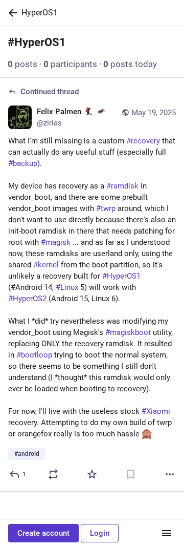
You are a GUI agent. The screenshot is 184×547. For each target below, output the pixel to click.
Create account (43, 533)
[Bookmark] (131, 474)
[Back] (10, 13)
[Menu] (166, 533)
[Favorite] (92, 474)
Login (99, 533)
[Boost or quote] (53, 474)
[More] (170, 474)
